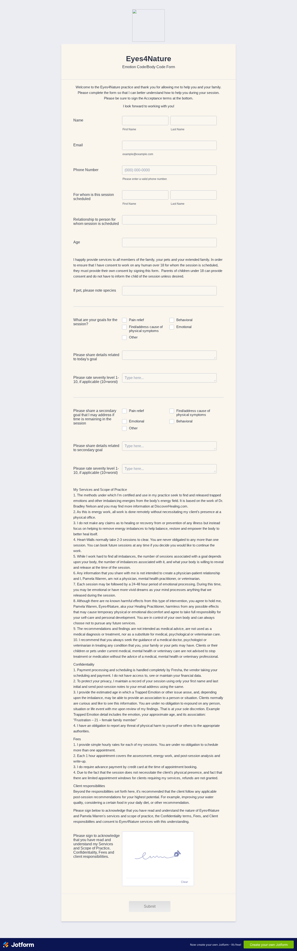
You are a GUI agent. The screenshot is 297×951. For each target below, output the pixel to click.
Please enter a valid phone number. (145, 179)
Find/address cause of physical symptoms (146, 329)
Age (76, 242)
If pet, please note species (94, 290)
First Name (129, 129)
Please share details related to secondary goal (96, 448)
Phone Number (85, 170)
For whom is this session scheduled (93, 197)
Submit (149, 906)
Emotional (183, 327)
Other (133, 337)
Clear (184, 882)
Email (78, 145)
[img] (158, 855)
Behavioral (184, 320)
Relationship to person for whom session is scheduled (96, 221)
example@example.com (138, 154)
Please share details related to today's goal (96, 357)
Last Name (177, 129)
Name (78, 120)
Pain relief (136, 320)
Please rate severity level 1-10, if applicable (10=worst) (96, 380)
